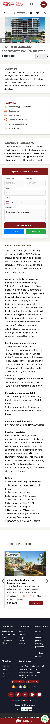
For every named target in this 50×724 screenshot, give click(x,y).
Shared (16, 128)
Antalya (21, 641)
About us (5, 666)
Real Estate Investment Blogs (29, 672)
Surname (29, 179)
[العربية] (19, 700)
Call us (15, 232)
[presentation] (3, 581)
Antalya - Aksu (23, 120)
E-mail (7, 188)
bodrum (5, 676)
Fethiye (21, 637)
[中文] (21, 700)
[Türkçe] (27, 700)
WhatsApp (36, 232)
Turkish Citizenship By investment (31, 666)
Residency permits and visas (39, 647)
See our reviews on (25, 705)
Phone (7, 198)
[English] (13, 700)
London (5, 670)
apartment (27, 107)
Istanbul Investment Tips (28, 675)
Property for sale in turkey (28, 669)
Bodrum (22, 634)
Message (8, 207)
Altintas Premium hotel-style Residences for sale (20, 581)
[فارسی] (24, 700)
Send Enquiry (26, 225)
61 (26, 124)
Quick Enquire (36, 603)
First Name (9, 179)
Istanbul (22, 631)
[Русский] (16, 700)
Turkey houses (7, 631)
